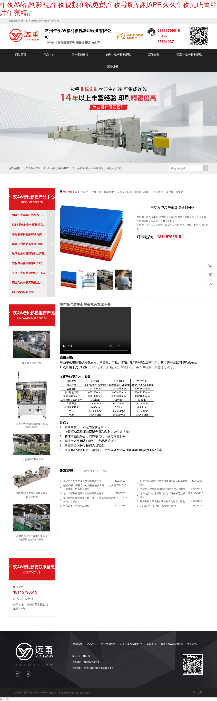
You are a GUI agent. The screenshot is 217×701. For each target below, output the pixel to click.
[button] (213, 117)
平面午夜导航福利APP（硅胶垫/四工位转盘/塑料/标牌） (29, 274)
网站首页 (20, 54)
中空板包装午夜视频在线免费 (167, 191)
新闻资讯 (153, 54)
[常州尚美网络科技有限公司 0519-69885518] (69, 692)
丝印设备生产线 (32, 168)
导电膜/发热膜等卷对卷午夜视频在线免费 (31, 494)
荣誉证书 (112, 66)
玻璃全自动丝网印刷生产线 (28, 253)
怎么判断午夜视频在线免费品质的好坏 (83, 493)
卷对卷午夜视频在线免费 (27, 234)
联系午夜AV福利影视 (189, 54)
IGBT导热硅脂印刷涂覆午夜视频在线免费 (32, 425)
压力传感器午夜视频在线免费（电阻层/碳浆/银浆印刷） (31, 537)
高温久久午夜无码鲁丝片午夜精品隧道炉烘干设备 (28, 283)
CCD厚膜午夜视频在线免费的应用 (158, 505)
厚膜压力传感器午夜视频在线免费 (28, 245)
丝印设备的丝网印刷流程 (76, 505)
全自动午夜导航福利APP (56, 168)
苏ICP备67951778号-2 (36, 692)
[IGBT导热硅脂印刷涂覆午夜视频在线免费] (31, 394)
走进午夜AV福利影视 (118, 54)
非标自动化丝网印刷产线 (27, 263)
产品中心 (49, 54)
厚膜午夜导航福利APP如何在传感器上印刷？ (163, 501)
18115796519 (210, 266)
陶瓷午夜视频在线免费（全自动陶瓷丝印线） (28, 216)
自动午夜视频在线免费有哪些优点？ (82, 481)
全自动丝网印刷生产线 (32, 459)
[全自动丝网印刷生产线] (31, 444)
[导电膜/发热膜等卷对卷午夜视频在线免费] (31, 477)
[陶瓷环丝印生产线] (31, 344)
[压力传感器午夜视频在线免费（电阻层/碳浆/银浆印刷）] (31, 517)
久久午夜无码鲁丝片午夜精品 (88, 168)
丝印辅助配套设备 (23, 292)
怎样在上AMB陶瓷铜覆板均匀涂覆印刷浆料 (162, 489)
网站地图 (198, 692)
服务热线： (20, 587)
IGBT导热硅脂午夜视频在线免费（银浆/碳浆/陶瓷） (29, 225)
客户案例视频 (80, 54)
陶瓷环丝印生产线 (31, 362)
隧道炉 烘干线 (114, 168)
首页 (77, 191)
